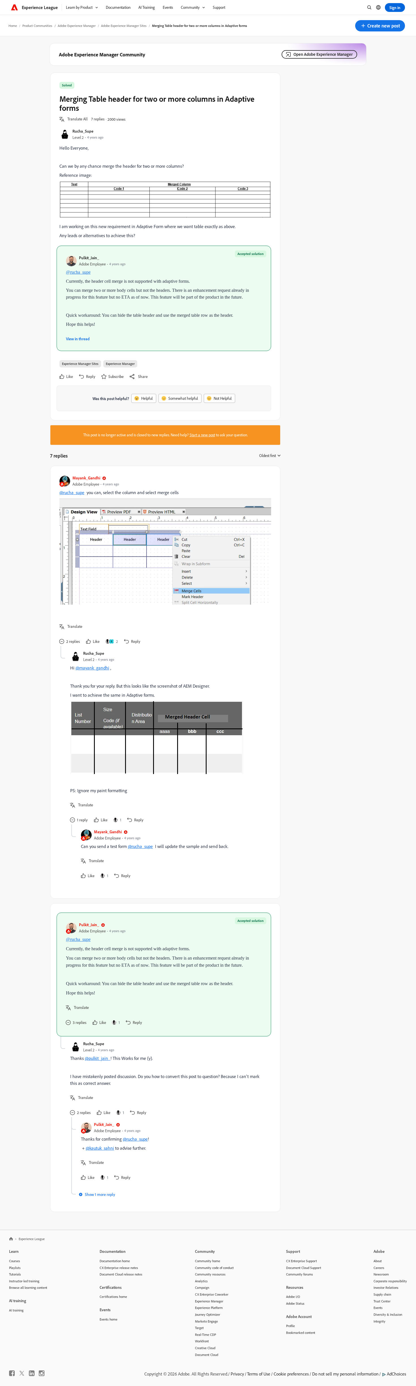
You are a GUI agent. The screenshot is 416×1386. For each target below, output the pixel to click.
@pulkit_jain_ (97, 1058)
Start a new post (202, 434)
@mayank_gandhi (92, 668)
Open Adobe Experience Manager (323, 54)
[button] (380, 25)
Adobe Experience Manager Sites (124, 26)
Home (12, 26)
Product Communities (37, 26)
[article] (164, 560)
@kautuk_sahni (100, 1148)
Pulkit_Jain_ (89, 257)
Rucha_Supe (82, 131)
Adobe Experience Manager (77, 26)
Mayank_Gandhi (86, 477)
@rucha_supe (78, 272)
